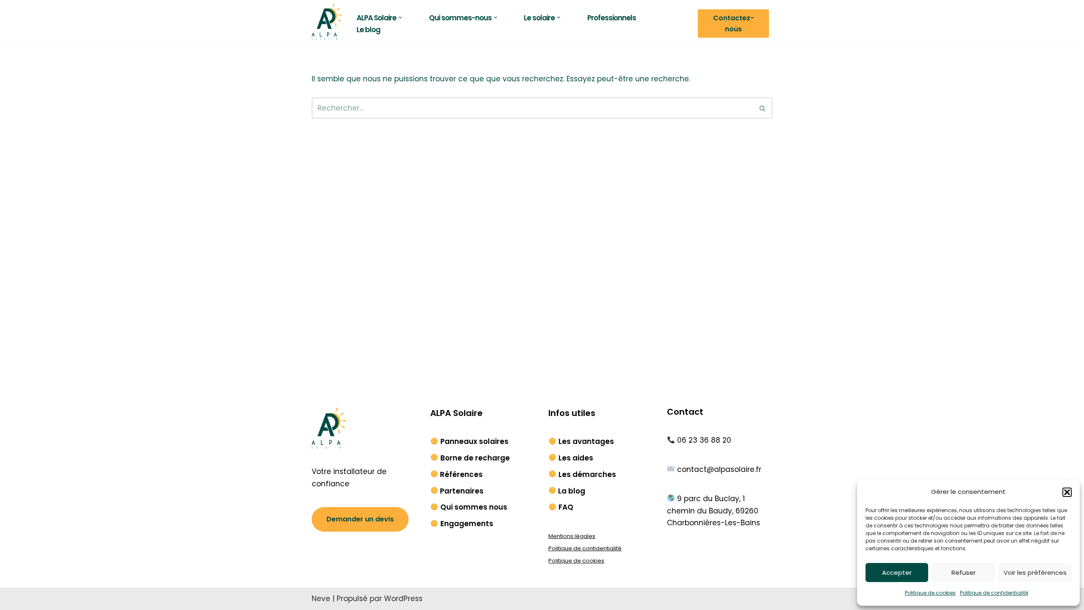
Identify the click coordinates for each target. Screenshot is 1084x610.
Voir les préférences (1035, 572)
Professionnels (611, 18)
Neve (321, 598)
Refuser (963, 572)
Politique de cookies (930, 592)
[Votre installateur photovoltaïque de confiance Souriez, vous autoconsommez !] (327, 21)
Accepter (897, 572)
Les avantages (586, 441)
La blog (571, 491)
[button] (1067, 492)
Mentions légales (571, 536)
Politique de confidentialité (994, 592)
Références (461, 474)
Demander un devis (360, 519)
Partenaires (462, 491)
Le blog (368, 30)
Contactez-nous (733, 23)
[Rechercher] (762, 108)
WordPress (403, 598)
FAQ (566, 507)
